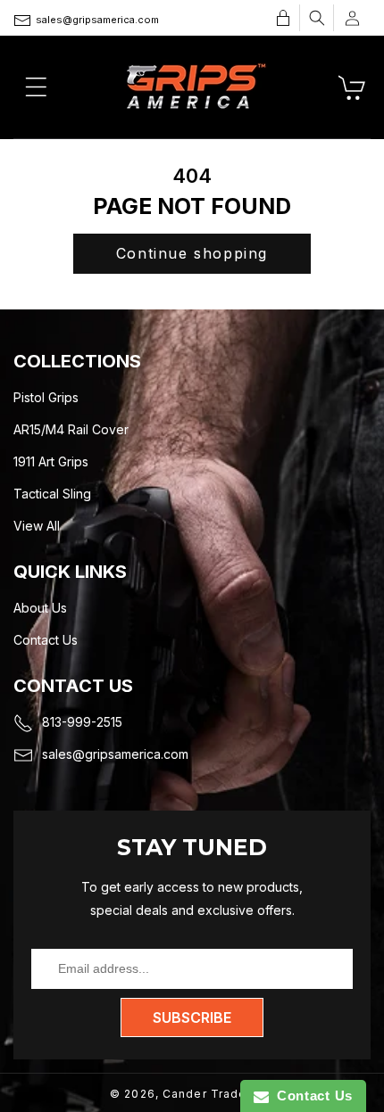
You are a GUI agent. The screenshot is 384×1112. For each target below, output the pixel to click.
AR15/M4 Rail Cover (71, 429)
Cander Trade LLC (218, 1093)
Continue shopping (192, 253)
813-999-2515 (82, 721)
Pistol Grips (46, 397)
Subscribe (192, 1017)
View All (36, 525)
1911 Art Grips (50, 461)
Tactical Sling (52, 493)
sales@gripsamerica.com (97, 19)
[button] (317, 17)
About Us (40, 607)
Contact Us (45, 639)
